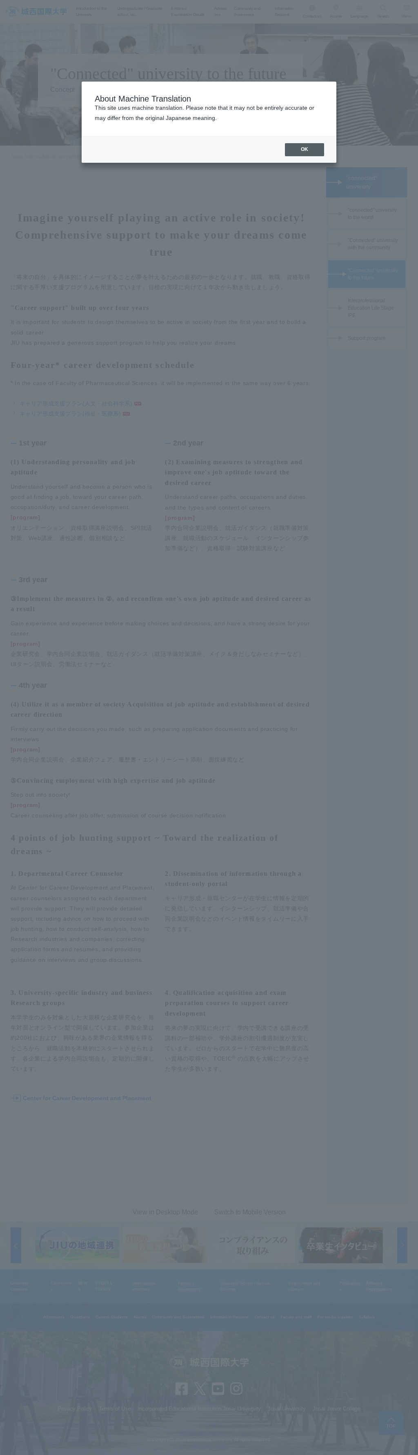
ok (304, 149)
